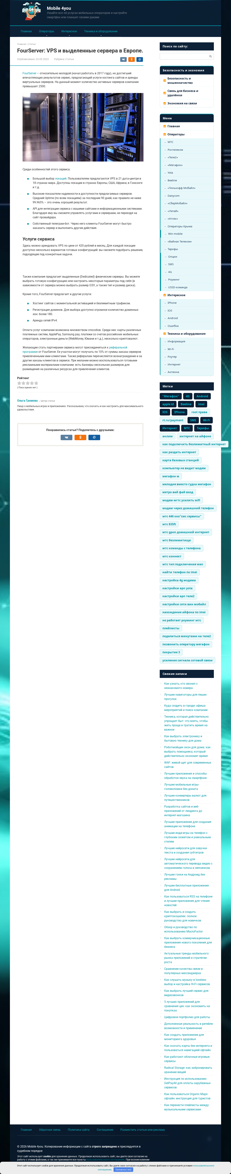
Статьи (69, 59)
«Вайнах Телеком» (180, 241)
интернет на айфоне (195, 436)
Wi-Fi (171, 349)
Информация (176, 341)
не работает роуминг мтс (181, 620)
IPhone (172, 302)
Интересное (69, 31)
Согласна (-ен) (123, 1169)
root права (199, 412)
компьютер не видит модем (184, 468)
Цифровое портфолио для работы (187, 1017)
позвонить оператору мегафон (186, 644)
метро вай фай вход (177, 492)
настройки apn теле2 (178, 596)
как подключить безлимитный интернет (194, 444)
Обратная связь (50, 1129)
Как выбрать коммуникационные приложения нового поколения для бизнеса (188, 942)
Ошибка (173, 326)
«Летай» (173, 211)
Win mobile (175, 233)
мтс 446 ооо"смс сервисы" (181, 516)
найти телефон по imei (179, 572)
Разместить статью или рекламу (142, 1129)
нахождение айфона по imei (184, 612)
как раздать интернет (179, 452)
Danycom (174, 195)
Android (173, 318)
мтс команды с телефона (181, 548)
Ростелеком (175, 149)
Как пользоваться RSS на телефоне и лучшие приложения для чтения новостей (188, 901)
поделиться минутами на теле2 (186, 636)
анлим (167, 436)
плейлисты (170, 628)
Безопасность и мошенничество (180, 80)
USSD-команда (177, 287)
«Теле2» (173, 157)
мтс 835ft (169, 524)
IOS (170, 310)
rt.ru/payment (172, 420)
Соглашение (105, 1129)
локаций (60, 178)
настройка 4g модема (179, 580)
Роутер (172, 356)
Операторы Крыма (180, 226)
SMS (171, 264)
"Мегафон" (170, 396)
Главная (26, 31)
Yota (170, 172)
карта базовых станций (180, 460)
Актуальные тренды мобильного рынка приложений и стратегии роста (186, 958)
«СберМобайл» (178, 203)
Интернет (174, 364)
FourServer (29, 73)
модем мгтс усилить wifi (181, 500)
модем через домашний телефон (188, 508)
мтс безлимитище (176, 540)
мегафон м (170, 476)
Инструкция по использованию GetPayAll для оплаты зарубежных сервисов (187, 1083)
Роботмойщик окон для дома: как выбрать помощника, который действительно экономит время (187, 752)
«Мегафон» (175, 165)
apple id (168, 404)
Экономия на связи (182, 103)
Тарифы (173, 249)
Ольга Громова (27, 400)
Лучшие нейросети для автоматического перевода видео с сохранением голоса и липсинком (188, 863)
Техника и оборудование (100, 31)
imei (201, 404)
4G (170, 272)
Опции (172, 256)
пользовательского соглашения (105, 1159)
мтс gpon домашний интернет (185, 532)
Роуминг (174, 279)
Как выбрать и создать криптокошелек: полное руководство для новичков (182, 916)
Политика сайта (79, 1129)
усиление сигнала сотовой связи (187, 660)
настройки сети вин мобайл (184, 604)
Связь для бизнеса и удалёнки (182, 93)
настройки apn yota (177, 588)
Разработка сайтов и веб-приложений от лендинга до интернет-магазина (183, 811)
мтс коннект (171, 556)
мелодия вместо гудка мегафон (186, 484)
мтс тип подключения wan (182, 564)
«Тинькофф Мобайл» (181, 188)
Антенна (173, 372)
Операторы (46, 31)
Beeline (172, 180)
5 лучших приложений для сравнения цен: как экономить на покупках (187, 1006)
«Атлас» (173, 218)
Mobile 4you (59, 8)
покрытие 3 (171, 652)
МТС (170, 142)
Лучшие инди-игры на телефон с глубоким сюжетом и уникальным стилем (187, 837)
